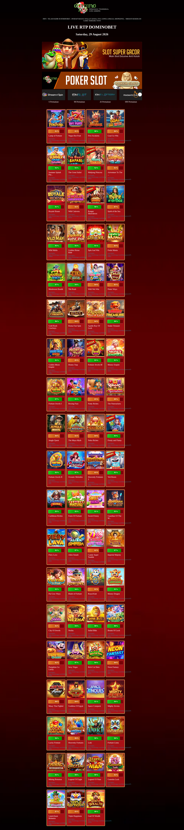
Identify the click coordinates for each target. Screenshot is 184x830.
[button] (140, 94)
